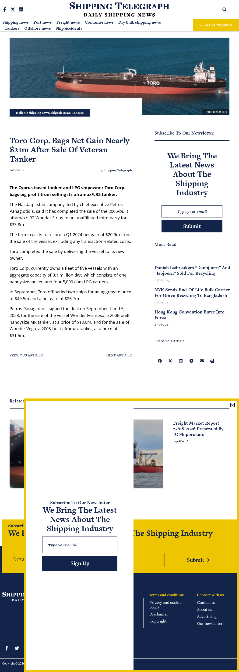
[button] (225, 9)
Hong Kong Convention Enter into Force (190, 315)
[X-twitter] (13, 9)
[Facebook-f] (4, 9)
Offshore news (37, 28)
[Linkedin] (21, 9)
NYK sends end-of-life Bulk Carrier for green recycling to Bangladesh (192, 293)
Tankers (12, 28)
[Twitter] (16, 648)
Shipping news (15, 22)
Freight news (68, 22)
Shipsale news (60, 112)
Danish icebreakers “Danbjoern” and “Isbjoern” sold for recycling (192, 270)
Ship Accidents (69, 28)
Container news (99, 22)
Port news (42, 22)
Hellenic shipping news (32, 112)
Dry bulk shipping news (139, 22)
